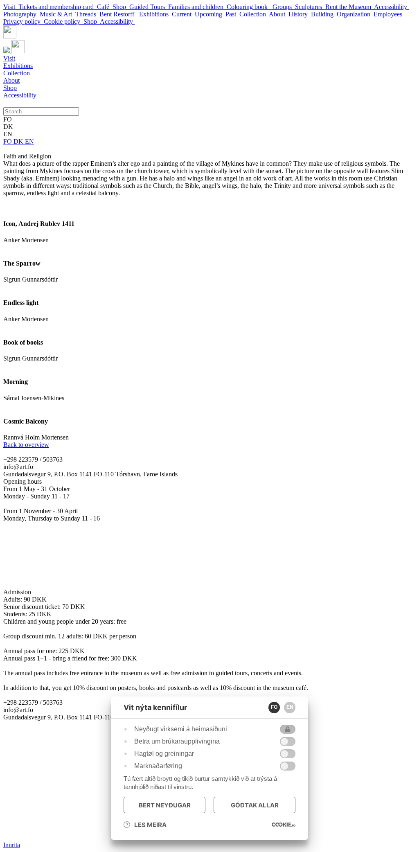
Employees (389, 14)
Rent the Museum (349, 6)
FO (8, 141)
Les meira (150, 825)
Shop (121, 6)
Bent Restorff (119, 14)
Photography (21, 14)
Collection (254, 14)
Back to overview (26, 444)
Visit (10, 6)
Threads (87, 14)
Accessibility (391, 6)
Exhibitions (155, 14)
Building (324, 14)
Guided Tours (148, 6)
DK (19, 141)
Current (183, 14)
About (278, 14)
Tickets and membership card (57, 6)
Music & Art (57, 14)
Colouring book (250, 6)
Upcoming (210, 14)
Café (105, 6)
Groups (284, 6)
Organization (355, 14)
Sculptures (310, 6)
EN (29, 141)
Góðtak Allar (255, 805)
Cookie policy (63, 21)
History (299, 14)
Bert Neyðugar (165, 805)
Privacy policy (23, 21)
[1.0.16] (283, 824)
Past (232, 14)
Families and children (197, 6)
